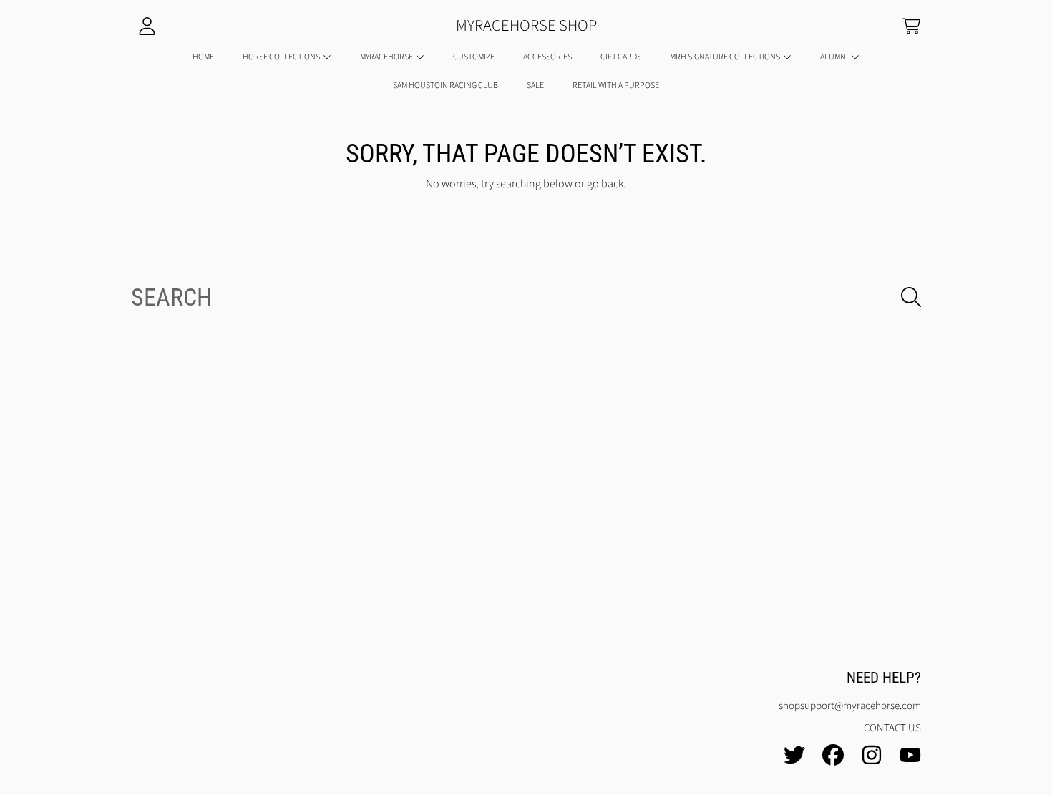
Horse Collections (282, 57)
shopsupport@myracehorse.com (850, 705)
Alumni (834, 57)
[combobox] (526, 296)
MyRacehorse (387, 57)
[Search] (911, 297)
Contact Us (892, 728)
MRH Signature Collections (725, 57)
